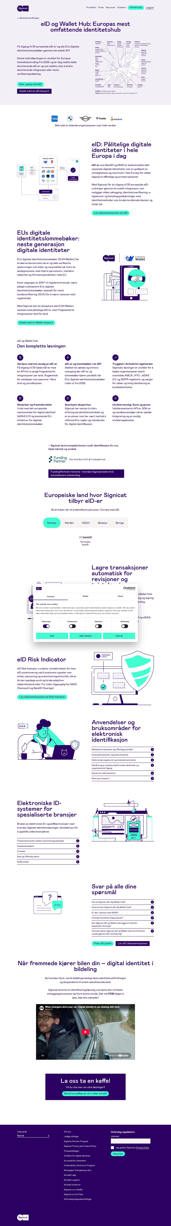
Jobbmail (115, 1136)
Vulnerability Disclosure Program (79, 1165)
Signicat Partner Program (76, 1141)
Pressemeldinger (71, 1151)
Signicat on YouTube (73, 1194)
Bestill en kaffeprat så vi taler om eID (85, 1093)
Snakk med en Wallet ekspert (36, 322)
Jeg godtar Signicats (132, 1147)
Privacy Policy (142, 1147)
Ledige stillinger (71, 1136)
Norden (69, 522)
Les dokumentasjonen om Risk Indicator (42, 696)
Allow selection (85, 636)
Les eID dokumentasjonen (132, 943)
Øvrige (120, 522)
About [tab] (120, 596)
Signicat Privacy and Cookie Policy (80, 1146)
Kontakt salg (136, 7)
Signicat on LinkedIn (73, 1189)
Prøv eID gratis (103, 943)
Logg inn (150, 7)
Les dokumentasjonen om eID (110, 212)
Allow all (119, 636)
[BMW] (70, 119)
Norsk (20, 1135)
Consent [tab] (50, 596)
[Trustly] (101, 118)
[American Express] (54, 119)
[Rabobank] (116, 119)
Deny (52, 636)
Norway (51, 522)
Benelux (102, 522)
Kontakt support (72, 1180)
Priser (101, 7)
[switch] (72, 626)
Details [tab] (85, 596)
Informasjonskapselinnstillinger (78, 1199)
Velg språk (22, 1131)
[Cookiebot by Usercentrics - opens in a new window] (125, 588)
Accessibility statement (75, 1160)
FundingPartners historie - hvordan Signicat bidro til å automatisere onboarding (82, 473)
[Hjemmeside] (22, 7)
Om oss (67, 1131)
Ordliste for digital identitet (77, 1155)
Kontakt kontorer (72, 1184)
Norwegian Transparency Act (77, 1170)
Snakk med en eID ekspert (34, 90)
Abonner (118, 1153)
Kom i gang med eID (30, 83)
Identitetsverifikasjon (28, 18)
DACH (86, 522)
